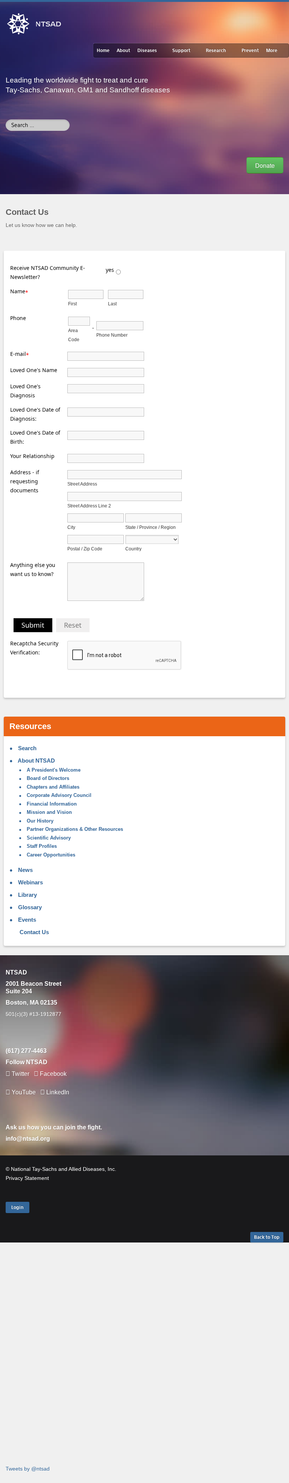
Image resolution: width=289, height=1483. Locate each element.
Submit (32, 625)
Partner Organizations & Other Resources (74, 829)
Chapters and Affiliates (52, 787)
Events (26, 919)
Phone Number (112, 335)
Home (103, 50)
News (25, 870)
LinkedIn (57, 1092)
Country (133, 549)
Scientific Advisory (48, 838)
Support (181, 50)
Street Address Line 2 (89, 506)
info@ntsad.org (28, 1138)
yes (110, 269)
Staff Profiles (41, 846)
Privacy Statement (27, 1178)
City (71, 527)
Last (112, 303)
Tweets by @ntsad (28, 1469)
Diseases (147, 50)
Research (216, 50)
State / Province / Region (150, 527)
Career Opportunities (50, 855)
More (271, 50)
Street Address (82, 484)
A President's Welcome (53, 770)
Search (27, 748)
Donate (265, 165)
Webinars (30, 882)
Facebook (53, 1073)
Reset (73, 625)
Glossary (29, 907)
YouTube (24, 1092)
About (123, 50)
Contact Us (33, 932)
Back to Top (267, 1237)
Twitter (20, 1073)
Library (27, 895)
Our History (39, 821)
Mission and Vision (48, 812)
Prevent (250, 50)
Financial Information (51, 804)
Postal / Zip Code (84, 549)
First (72, 303)
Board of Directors (47, 778)
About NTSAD (36, 760)
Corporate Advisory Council (58, 795)
